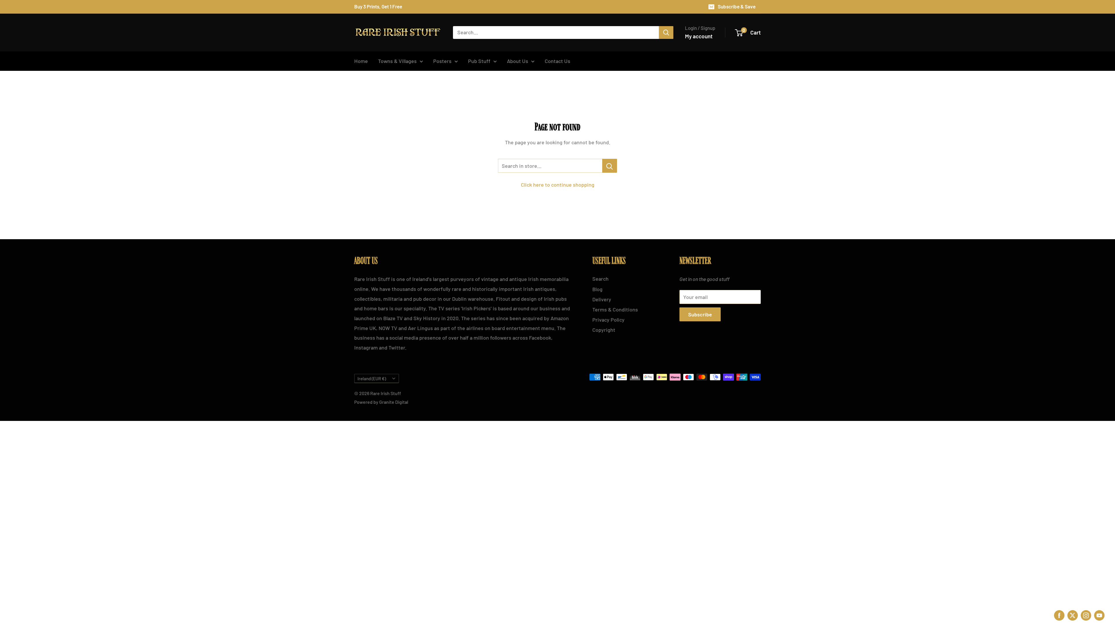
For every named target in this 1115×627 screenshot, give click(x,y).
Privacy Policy (608, 319)
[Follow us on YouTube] (1099, 614)
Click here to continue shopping (557, 184)
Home (361, 61)
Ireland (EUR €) (371, 378)
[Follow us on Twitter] (1072, 614)
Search (600, 278)
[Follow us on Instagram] (1086, 614)
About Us (517, 61)
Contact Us (557, 61)
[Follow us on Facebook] (1059, 614)
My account (699, 36)
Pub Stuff (479, 61)
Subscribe (700, 314)
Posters (442, 61)
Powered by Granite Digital (381, 402)
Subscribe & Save (737, 6)
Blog (597, 289)
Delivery (601, 299)
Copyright (603, 330)
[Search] (666, 32)
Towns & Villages (397, 61)
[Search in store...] (609, 166)
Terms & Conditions (615, 309)
